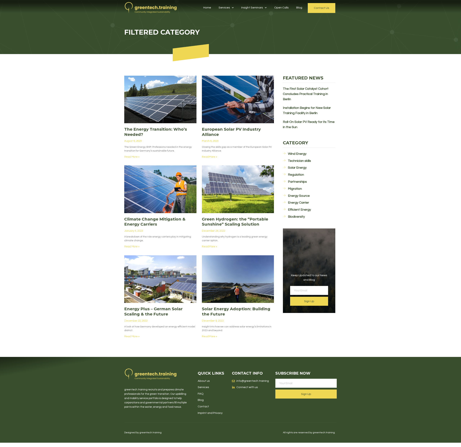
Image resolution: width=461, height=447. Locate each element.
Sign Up (309, 301)
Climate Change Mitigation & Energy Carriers (154, 222)
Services (224, 7)
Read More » (131, 156)
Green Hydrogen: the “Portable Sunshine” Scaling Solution (235, 222)
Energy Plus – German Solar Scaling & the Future (153, 311)
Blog (299, 7)
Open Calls (281, 7)
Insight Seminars (252, 7)
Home (207, 7)
